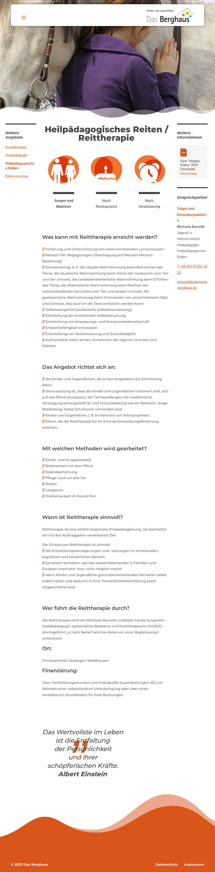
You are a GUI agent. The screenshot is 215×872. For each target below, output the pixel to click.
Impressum (193, 865)
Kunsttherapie (15, 147)
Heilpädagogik (16, 155)
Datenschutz (166, 865)
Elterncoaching (16, 176)
